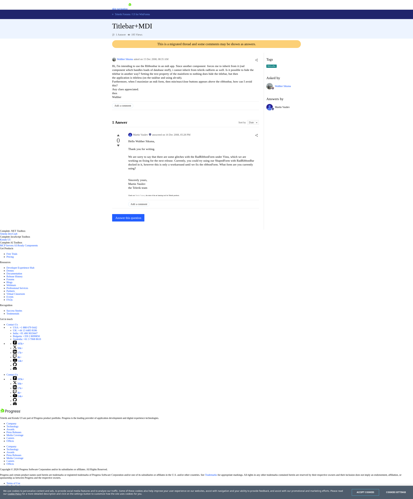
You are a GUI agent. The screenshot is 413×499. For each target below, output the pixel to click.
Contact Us (12, 324)
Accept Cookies (365, 492)
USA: (25, 327)
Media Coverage (14, 435)
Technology (12, 426)
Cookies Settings (396, 492)
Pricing (10, 256)
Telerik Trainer (140, 195)
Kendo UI (5, 239)
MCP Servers (7, 245)
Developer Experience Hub (20, 267)
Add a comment (122, 105)
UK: (25, 330)
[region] (206, 492)
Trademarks (211, 474)
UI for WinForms (141, 14)
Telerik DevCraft (8, 233)
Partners (10, 291)
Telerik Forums (122, 14)
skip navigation (120, 8)
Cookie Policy (14, 493)
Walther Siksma (125, 59)
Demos (10, 270)
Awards (10, 429)
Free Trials (11, 253)
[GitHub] (15, 365)
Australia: (27, 339)
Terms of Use (13, 483)
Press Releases (13, 432)
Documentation (14, 273)
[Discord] (15, 369)
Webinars (11, 285)
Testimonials (12, 313)
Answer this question (128, 218)
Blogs (9, 282)
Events (9, 296)
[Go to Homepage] (129, 8)
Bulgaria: (26, 336)
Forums (10, 279)
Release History (14, 276)
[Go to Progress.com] (10, 412)
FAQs (9, 299)
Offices (10, 441)
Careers (10, 438)
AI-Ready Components (26, 245)
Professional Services (17, 288)
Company (11, 423)
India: (25, 333)
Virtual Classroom (15, 294)
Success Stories (14, 310)
